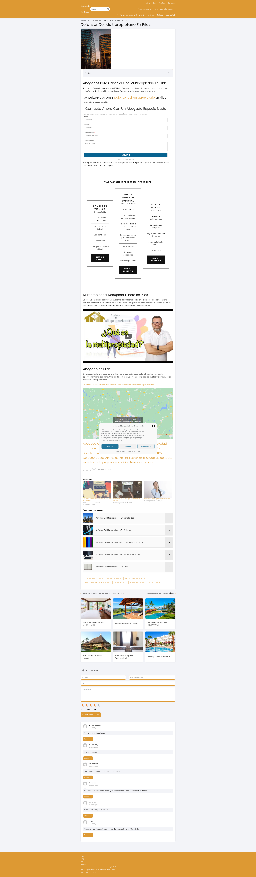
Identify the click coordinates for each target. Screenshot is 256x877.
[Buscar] (108, 9)
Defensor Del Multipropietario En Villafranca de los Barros (103, 593)
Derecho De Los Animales (100, 458)
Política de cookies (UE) (166, 15)
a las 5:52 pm (93, 728)
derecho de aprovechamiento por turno (97, 582)
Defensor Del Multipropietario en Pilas (99, 384)
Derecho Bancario (94, 453)
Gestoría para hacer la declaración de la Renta (135, 15)
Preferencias (146, 446)
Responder (88, 739)
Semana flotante (141, 462)
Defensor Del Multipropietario (134, 98)
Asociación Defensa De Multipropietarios (136, 384)
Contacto (171, 3)
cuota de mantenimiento (114, 578)
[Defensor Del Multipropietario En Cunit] (158, 489)
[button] (153, 426)
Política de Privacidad (133, 451)
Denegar (128, 446)
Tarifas (162, 3)
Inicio (148, 3)
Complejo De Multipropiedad (93, 578)
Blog (154, 3)
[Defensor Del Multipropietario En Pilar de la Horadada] (97, 489)
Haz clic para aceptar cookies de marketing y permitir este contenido (128, 420)
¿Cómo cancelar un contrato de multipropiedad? (156, 9)
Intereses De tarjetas (131, 458)
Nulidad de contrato (158, 458)
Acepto (110, 446)
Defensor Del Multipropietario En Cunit (157, 499)
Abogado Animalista (97, 444)
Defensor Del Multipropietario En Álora (160, 593)
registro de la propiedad (100, 462)
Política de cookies (120, 451)
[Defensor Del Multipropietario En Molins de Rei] (127, 489)
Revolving (123, 462)
